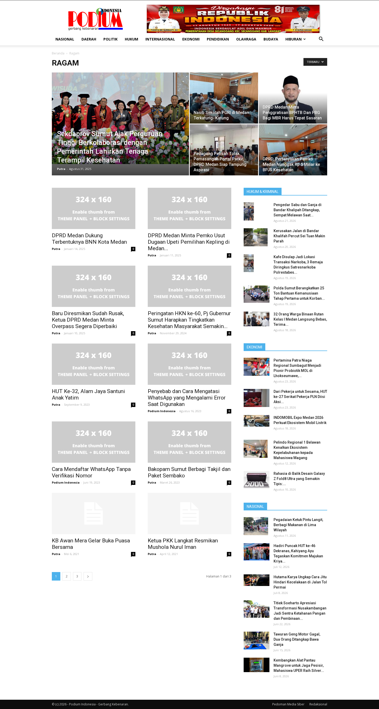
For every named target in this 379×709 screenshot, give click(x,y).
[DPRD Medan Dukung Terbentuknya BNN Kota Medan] (93, 208)
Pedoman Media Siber (288, 704)
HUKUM (131, 39)
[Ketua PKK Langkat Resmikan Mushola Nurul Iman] (189, 513)
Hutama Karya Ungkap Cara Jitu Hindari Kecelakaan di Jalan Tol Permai (300, 582)
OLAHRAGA (246, 39)
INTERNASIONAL (160, 39)
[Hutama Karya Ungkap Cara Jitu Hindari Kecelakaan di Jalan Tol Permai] (256, 580)
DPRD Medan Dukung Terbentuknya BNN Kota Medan (89, 238)
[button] (321, 39)
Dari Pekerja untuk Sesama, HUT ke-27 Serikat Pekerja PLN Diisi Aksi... (300, 396)
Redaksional (318, 704)
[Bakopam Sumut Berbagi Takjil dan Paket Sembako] (189, 442)
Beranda (58, 53)
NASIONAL (64, 39)
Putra (61, 169)
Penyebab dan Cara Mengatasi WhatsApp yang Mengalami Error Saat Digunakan (187, 397)
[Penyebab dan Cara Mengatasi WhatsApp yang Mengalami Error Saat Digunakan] (189, 364)
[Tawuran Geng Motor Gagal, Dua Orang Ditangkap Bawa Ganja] (256, 640)
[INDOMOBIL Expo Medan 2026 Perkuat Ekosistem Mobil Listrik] (256, 421)
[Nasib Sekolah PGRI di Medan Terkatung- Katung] (224, 98)
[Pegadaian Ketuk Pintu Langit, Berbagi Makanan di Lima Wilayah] (256, 526)
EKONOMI (191, 39)
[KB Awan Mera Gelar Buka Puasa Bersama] (93, 513)
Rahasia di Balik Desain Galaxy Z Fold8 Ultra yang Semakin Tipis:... (299, 478)
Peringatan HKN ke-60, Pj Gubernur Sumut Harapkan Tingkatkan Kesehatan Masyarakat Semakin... (189, 319)
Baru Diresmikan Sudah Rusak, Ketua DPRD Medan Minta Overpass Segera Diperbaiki (88, 319)
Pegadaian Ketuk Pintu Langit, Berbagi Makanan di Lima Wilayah (298, 525)
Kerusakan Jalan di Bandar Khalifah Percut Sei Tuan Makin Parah (299, 236)
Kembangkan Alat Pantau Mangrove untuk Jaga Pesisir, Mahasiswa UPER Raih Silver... (299, 665)
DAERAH (88, 39)
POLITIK (110, 39)
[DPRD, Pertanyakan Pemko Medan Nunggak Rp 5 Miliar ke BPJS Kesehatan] (293, 149)
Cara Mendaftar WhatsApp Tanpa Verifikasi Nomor (91, 472)
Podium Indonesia (162, 411)
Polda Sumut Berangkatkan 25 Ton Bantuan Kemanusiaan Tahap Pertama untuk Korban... (299, 293)
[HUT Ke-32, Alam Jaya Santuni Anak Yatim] (93, 364)
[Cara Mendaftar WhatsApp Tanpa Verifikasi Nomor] (93, 442)
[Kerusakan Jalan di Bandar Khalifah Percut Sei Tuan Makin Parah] (256, 237)
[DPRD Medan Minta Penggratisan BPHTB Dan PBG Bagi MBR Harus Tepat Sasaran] (293, 98)
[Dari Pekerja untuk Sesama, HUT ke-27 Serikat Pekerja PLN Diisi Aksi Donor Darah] (256, 398)
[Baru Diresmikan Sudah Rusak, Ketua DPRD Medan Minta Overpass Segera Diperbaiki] (93, 286)
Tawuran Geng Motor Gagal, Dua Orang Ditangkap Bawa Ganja (297, 639)
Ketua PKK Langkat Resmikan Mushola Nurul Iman (183, 543)
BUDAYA (270, 39)
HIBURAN (293, 39)
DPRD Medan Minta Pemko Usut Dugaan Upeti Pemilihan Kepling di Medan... (189, 241)
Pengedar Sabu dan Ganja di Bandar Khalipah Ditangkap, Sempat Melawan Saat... (298, 210)
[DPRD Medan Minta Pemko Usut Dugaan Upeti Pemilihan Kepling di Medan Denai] (189, 208)
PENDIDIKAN (218, 39)
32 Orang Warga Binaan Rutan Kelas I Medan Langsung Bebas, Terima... (300, 319)
